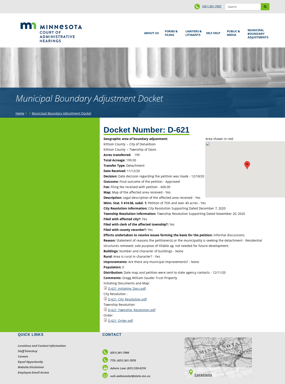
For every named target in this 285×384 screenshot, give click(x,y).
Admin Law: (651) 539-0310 (128, 368)
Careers (23, 356)
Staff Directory (27, 351)
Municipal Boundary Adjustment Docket (61, 113)
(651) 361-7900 (211, 6)
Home (20, 113)
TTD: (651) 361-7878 (123, 360)
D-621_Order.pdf (120, 320)
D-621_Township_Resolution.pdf (131, 310)
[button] (247, 165)
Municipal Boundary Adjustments (257, 33)
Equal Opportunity (30, 362)
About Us (150, 31)
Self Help (212, 31)
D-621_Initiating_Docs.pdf (127, 288)
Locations (203, 374)
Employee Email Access (33, 372)
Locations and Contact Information (42, 346)
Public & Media (232, 32)
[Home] (51, 32)
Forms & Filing (170, 32)
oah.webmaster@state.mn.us (130, 376)
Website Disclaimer (31, 367)
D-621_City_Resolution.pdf (127, 299)
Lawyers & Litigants (193, 32)
